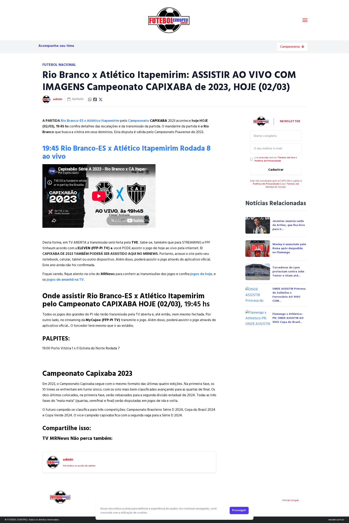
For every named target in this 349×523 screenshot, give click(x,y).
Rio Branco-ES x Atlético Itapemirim (90, 121)
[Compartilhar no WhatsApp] (89, 99)
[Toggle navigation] (305, 20)
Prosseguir (239, 510)
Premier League (290, 500)
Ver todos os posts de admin (79, 465)
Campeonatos (290, 46)
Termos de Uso (286, 158)
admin (57, 99)
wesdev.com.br (336, 520)
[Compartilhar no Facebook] (95, 99)
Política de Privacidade (267, 161)
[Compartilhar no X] (100, 99)
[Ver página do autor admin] (46, 99)
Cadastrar (276, 169)
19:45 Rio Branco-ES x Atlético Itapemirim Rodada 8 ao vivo (126, 153)
